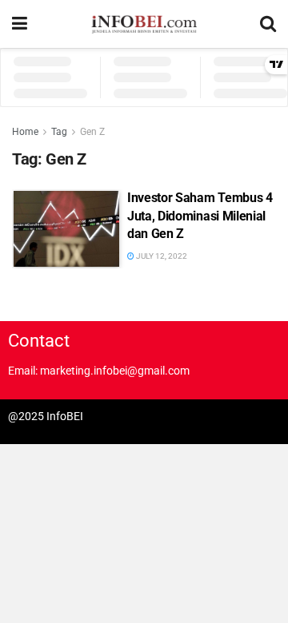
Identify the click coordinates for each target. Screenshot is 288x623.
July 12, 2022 (160, 256)
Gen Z (92, 131)
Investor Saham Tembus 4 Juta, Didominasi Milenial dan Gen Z (200, 215)
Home (25, 131)
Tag (59, 131)
